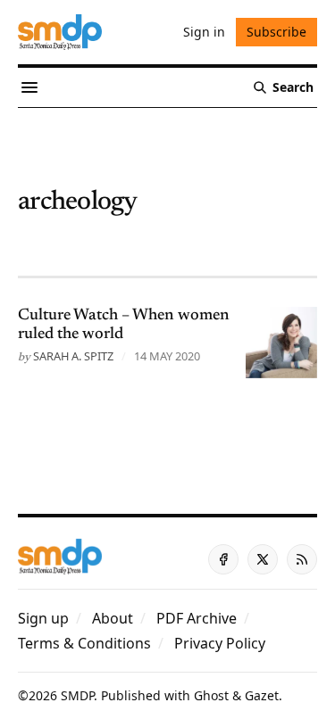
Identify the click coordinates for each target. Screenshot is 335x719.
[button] (43, 618)
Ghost (211, 695)
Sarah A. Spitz (73, 356)
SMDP (77, 695)
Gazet (262, 695)
